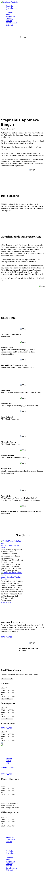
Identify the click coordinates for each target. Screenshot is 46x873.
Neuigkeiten (10, 16)
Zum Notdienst (7, 699)
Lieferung (9, 19)
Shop (8, 14)
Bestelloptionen (11, 23)
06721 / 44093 (6, 637)
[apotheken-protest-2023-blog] (12, 543)
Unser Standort (7, 719)
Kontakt (9, 21)
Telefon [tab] (8, 761)
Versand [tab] (9, 759)
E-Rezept (9, 25)
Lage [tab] (7, 763)
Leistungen (10, 12)
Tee (7, 10)
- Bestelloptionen (7, 767)
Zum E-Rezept (7, 679)
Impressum (10, 837)
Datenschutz (10, 840)
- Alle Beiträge (6, 602)
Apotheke (9, 6)
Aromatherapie (11, 8)
